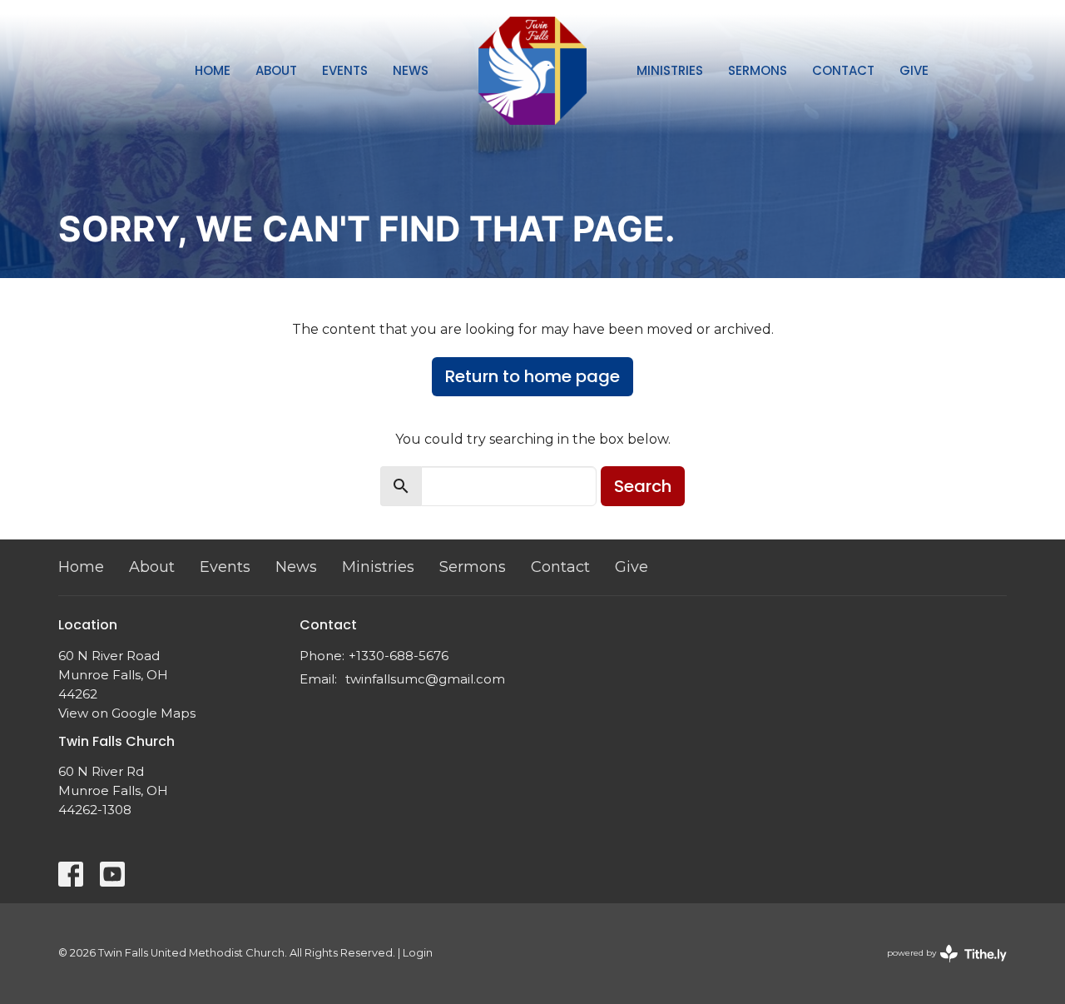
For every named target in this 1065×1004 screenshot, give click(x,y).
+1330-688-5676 (398, 656)
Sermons (757, 70)
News (410, 70)
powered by (939, 967)
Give (914, 70)
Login (418, 953)
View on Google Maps (127, 713)
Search (642, 486)
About (276, 70)
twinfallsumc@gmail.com (425, 679)
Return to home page (532, 376)
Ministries (670, 70)
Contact (843, 70)
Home (212, 70)
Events (345, 70)
